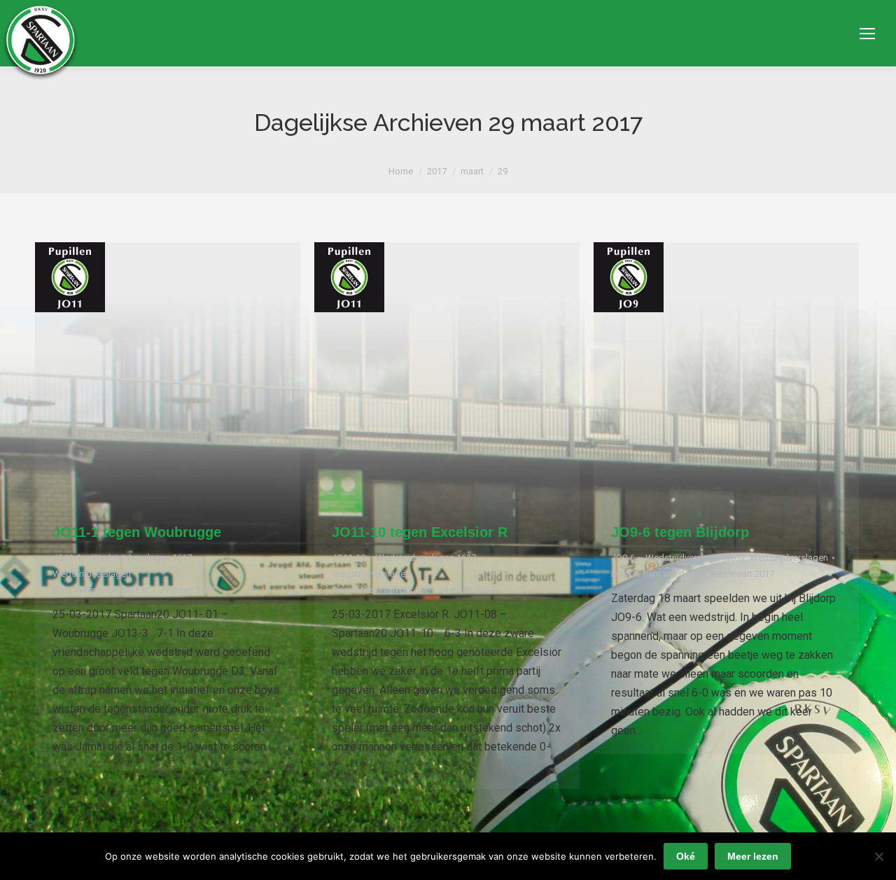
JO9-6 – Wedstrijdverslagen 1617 (678, 557)
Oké (685, 856)
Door (100, 590)
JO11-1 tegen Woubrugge (136, 532)
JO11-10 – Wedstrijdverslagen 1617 (404, 557)
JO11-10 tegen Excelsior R (419, 532)
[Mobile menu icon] (867, 33)
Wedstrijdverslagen (91, 573)
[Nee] (879, 856)
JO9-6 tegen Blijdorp (680, 532)
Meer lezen (752, 856)
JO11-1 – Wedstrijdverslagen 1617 (122, 557)
